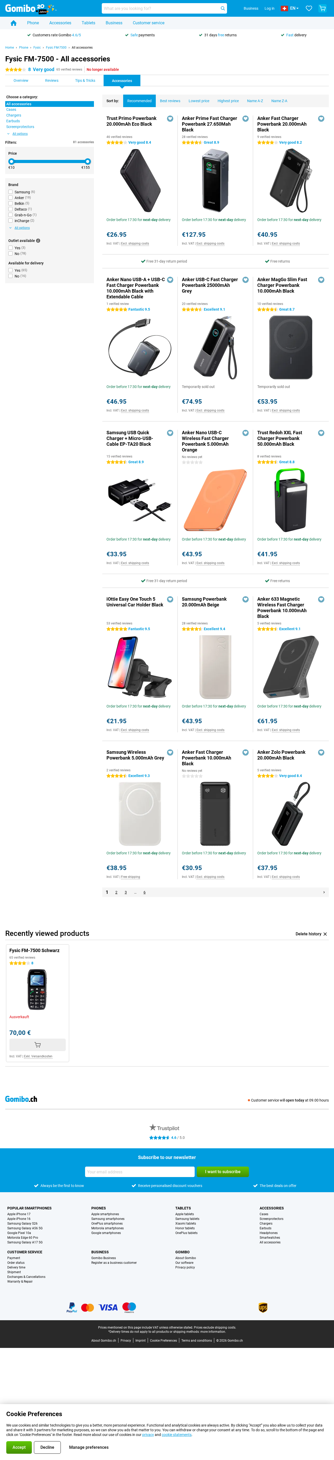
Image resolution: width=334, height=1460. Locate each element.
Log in (270, 8)
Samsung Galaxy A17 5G (25, 1242)
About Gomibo (185, 1258)
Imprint (140, 1340)
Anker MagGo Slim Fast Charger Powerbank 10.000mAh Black (282, 285)
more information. (213, 1332)
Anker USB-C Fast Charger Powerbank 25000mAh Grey (210, 285)
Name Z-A (279, 101)
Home (9, 47)
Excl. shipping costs (135, 243)
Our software (184, 1263)
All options (20, 134)
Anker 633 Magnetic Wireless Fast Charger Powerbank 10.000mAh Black (282, 607)
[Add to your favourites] (170, 118)
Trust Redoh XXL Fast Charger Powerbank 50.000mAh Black (279, 438)
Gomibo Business (103, 1258)
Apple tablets (184, 1214)
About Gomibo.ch (103, 1340)
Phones (98, 1208)
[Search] (223, 8)
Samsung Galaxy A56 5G (25, 1228)
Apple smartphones (105, 1214)
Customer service (148, 22)
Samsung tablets (187, 1219)
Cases (264, 1214)
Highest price (228, 101)
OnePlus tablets (186, 1233)
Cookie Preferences (163, 1340)
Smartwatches (270, 1237)
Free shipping (130, 877)
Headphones (269, 1233)
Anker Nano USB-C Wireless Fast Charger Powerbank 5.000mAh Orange (205, 441)
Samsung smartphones (107, 1219)
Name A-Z (255, 101)
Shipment (14, 1272)
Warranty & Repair (20, 1281)
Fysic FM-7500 (56, 47)
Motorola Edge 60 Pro (22, 1237)
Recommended (139, 101)
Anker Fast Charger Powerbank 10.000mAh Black (206, 757)
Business (114, 22)
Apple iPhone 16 (19, 1219)
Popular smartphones (29, 1208)
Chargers (266, 1223)
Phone (33, 22)
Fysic (37, 47)
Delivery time (16, 1267)
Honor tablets (185, 1228)
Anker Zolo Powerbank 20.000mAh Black (281, 755)
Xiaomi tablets (185, 1223)
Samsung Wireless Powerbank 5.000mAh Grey (135, 755)
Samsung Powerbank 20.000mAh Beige (204, 601)
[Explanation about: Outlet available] (38, 241)
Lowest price (199, 101)
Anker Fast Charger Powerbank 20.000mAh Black (282, 123)
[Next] (324, 892)
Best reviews (170, 101)
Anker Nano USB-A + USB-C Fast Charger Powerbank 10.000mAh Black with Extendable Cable (135, 288)
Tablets (88, 22)
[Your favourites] (309, 8)
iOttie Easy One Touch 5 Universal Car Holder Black (134, 601)
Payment (13, 1258)
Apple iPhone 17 (19, 1214)
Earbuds (265, 1228)
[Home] (13, 23)
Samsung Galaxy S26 (22, 1223)
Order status (16, 1263)
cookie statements (177, 1435)
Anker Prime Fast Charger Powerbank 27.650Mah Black (209, 123)
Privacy (126, 1340)
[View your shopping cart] (322, 8)
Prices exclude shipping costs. (215, 1327)
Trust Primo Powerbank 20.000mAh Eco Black (131, 121)
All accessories (82, 47)
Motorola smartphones (107, 1228)
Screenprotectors (271, 1219)
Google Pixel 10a (19, 1233)
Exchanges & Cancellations (26, 1277)
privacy (148, 1435)
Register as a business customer (114, 1263)
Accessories (60, 22)
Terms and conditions (196, 1340)
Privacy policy (185, 1267)
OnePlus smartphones (107, 1223)
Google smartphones (106, 1233)
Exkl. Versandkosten (38, 1056)
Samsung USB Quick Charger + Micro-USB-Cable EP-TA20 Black (129, 438)
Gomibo (182, 1252)
